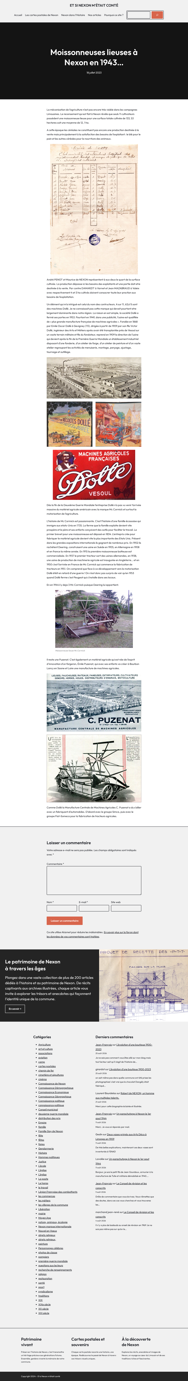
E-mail (83, 902)
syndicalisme (45, 1291)
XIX (40, 1300)
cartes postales (47, 1066)
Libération (44, 1209)
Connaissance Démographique (55, 1087)
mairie (42, 1213)
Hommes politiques (49, 1157)
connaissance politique (51, 1105)
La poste (43, 1178)
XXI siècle (43, 1313)
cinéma (42, 1079)
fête (40, 1135)
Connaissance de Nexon (52, 1083)
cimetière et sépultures (51, 1074)
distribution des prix (49, 1118)
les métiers (44, 1200)
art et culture (45, 1048)
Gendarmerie (46, 1148)
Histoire (42, 1152)
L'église (42, 1170)
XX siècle (43, 1308)
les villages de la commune (53, 1204)
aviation (42, 1057)
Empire (42, 1122)
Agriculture (44, 1044)
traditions (43, 1295)
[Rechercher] (157, 15)
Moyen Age (44, 1217)
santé (41, 1282)
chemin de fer (46, 1070)
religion (42, 1274)
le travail (43, 1187)
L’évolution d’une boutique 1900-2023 (130, 1069)
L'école (42, 1165)
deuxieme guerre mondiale (53, 1113)
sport (41, 1287)
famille (42, 1126)
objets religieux (46, 1235)
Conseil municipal (48, 1109)
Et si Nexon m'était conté (94, 5)
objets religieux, (47, 1239)
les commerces (46, 1196)
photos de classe (47, 1252)
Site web (116, 902)
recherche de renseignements (55, 1269)
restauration (45, 1278)
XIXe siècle (44, 1304)
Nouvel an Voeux (47, 1230)
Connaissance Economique (53, 1092)
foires (41, 1144)
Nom (50, 902)
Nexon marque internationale (54, 1226)
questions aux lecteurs (50, 1265)
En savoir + (15, 1008)
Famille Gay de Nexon (50, 1131)
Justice (42, 1161)
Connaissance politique (51, 1100)
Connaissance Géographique (54, 1096)
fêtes (41, 1139)
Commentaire (55, 863)
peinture (43, 1243)
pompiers (43, 1256)
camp (41, 1061)
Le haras (43, 1183)
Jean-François (104, 1044)
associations (45, 1053)
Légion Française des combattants (57, 1191)
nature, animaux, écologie (53, 1222)
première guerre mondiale (53, 1261)
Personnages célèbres (50, 1248)
